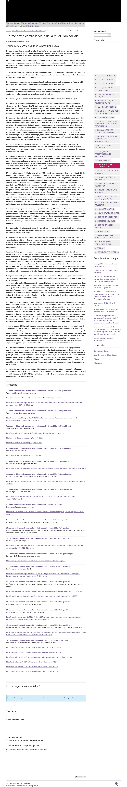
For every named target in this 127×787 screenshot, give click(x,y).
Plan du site (10, 786)
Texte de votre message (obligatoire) (22, 746)
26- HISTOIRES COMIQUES (105, 221)
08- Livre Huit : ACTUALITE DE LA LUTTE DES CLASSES (107, 112)
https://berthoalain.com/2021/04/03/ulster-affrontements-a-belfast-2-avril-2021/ (33, 647)
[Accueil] (27, 10)
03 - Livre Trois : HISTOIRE (104, 84)
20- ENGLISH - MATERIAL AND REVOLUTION (106, 191)
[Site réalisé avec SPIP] (118, 784)
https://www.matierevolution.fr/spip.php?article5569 (24, 443)
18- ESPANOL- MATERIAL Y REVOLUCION (105, 178)
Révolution (98, 363)
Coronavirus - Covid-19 (102, 351)
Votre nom (11, 711)
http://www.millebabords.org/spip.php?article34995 (24, 438)
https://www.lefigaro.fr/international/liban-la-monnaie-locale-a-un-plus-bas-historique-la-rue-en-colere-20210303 (45, 468)
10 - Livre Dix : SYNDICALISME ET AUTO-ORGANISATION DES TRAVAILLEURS (106, 124)
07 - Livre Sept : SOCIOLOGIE (105, 107)
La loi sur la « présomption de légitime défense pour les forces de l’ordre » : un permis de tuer (106, 279)
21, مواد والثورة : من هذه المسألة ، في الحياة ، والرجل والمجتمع (106, 197)
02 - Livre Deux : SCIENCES (105, 80)
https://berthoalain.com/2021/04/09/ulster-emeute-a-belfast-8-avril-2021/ (31, 667)
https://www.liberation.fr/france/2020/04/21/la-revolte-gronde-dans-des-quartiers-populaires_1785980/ (41, 596)
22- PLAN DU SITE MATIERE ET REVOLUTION (106, 204)
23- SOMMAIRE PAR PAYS (104, 209)
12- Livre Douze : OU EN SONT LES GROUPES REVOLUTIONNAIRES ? (106, 139)
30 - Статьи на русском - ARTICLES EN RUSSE (103, 243)
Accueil (8, 31)
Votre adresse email (15, 720)
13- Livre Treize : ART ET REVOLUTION (104, 146)
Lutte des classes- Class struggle (105, 355)
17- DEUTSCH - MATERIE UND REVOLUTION (106, 172)
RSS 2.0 (36, 786)
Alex (22, 41)
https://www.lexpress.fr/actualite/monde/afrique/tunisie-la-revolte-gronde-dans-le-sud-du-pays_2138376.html (44, 591)
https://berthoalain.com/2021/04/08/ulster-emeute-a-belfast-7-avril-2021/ (31, 662)
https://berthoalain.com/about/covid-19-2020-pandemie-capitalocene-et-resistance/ (35, 433)
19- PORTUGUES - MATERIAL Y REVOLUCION (106, 185)
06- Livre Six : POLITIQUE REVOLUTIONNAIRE (104, 102)
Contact (29, 786)
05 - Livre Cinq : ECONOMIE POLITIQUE (105, 95)
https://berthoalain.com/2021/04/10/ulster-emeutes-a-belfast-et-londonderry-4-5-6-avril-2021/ (38, 657)
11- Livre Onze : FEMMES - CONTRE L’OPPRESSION (104, 131)
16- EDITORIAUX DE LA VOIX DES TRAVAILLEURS (28, 31)
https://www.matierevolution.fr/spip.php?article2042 (24, 455)
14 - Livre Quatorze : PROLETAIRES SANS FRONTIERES (103, 154)
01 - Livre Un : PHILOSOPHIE (105, 76)
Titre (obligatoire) (14, 737)
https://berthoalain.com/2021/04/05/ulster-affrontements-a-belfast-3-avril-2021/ (33, 652)
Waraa (27, 41)
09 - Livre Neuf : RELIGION (104, 117)
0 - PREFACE (100, 248)
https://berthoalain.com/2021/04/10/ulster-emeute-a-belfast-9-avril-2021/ (31, 671)
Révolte (96, 359)
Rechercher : (100, 32)
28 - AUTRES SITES (102, 231)
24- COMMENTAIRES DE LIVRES (107, 213)
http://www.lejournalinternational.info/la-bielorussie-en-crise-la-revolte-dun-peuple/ (35, 561)
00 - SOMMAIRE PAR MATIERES (107, 252)
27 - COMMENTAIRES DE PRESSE (104, 226)
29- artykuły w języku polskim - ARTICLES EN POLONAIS (105, 237)
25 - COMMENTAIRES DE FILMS (107, 217)
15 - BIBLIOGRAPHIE (102, 160)
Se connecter (20, 786)
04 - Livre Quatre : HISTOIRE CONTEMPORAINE (105, 89)
